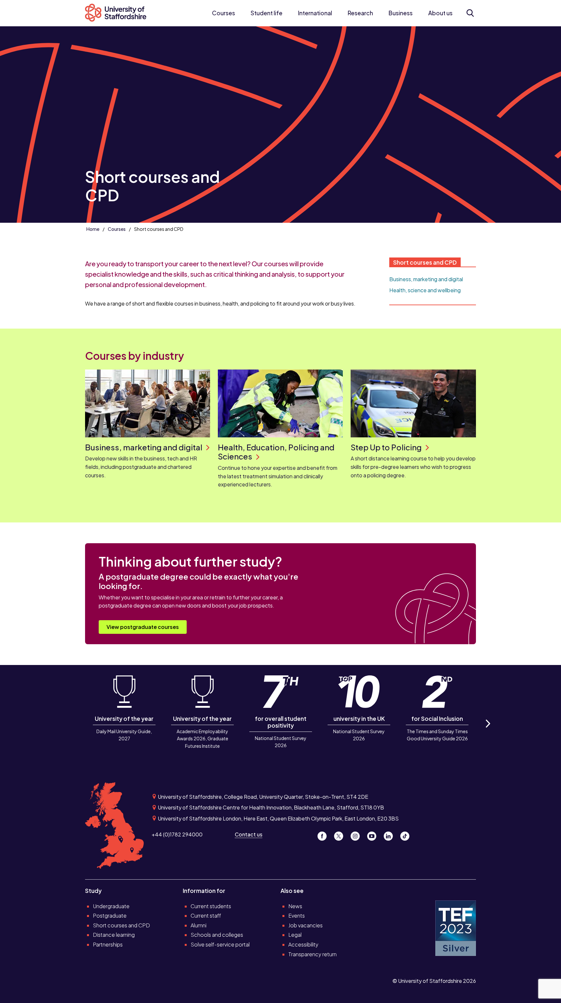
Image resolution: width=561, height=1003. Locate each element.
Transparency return (312, 954)
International (315, 13)
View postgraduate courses (142, 626)
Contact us (248, 834)
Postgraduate (110, 915)
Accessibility (303, 944)
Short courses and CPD (425, 262)
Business (401, 13)
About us (440, 13)
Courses (223, 13)
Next (487, 730)
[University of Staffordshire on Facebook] (324, 834)
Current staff (206, 915)
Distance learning (114, 934)
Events (296, 915)
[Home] (119, 13)
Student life (266, 13)
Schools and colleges (217, 934)
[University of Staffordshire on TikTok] (406, 834)
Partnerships (108, 944)
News (295, 906)
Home (92, 229)
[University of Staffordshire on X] (341, 834)
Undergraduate (111, 906)
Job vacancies (305, 925)
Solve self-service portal (220, 944)
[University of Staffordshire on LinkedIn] (391, 834)
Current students (211, 906)
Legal (295, 934)
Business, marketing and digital (426, 279)
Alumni (198, 925)
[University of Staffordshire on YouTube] (374, 834)
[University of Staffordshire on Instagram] (358, 834)
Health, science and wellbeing (425, 290)
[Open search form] (470, 13)
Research (360, 13)
